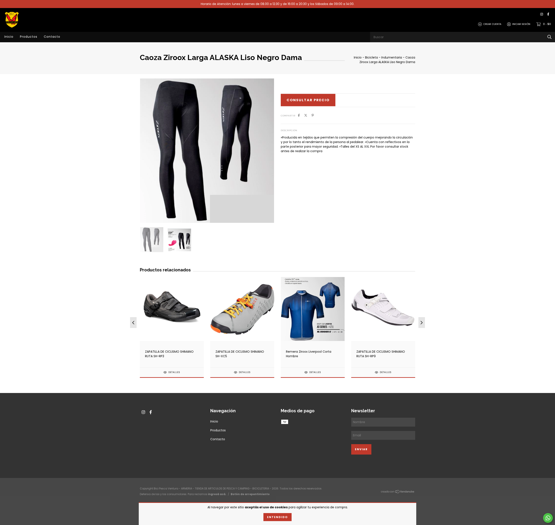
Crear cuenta (492, 24)
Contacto (52, 36)
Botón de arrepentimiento (250, 494)
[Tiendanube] (397, 492)
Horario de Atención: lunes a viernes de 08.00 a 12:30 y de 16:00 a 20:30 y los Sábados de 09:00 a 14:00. (277, 4)
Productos (28, 36)
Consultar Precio (308, 100)
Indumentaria (392, 57)
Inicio (8, 36)
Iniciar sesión (521, 24)
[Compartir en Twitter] (305, 115)
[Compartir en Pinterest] (313, 115)
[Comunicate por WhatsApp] (548, 518)
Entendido (277, 517)
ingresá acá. (217, 494)
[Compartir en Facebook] (299, 115)
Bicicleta (371, 57)
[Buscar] (549, 37)
